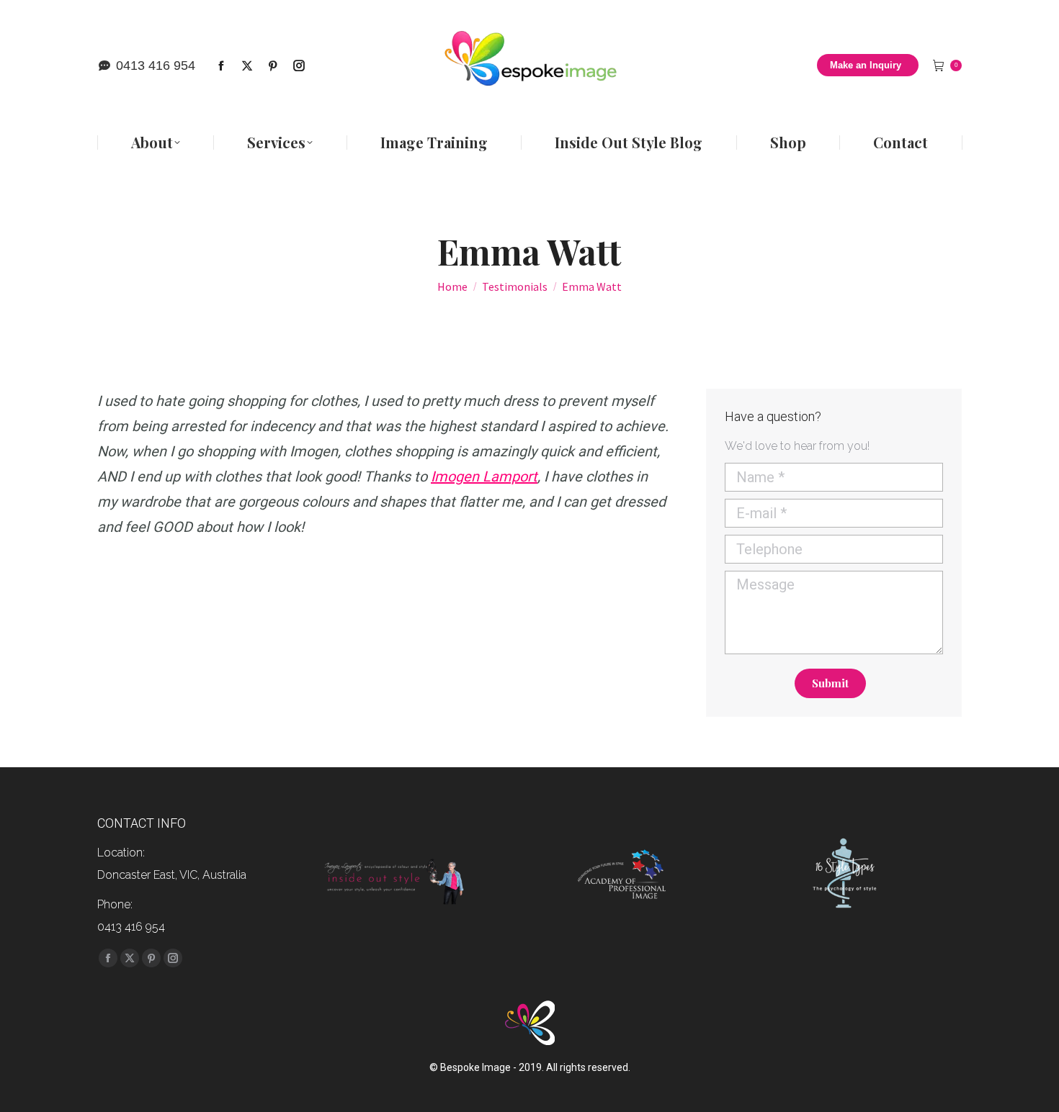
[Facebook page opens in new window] (221, 65)
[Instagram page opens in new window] (298, 65)
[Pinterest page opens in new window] (273, 65)
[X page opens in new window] (247, 65)
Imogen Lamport (484, 476)
